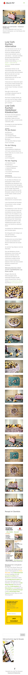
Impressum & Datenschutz (14, 673)
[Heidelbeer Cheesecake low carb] (14, 387)
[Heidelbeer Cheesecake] (14, 343)
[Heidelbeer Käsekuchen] (14, 447)
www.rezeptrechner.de (16, 282)
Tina (6, 29)
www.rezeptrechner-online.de (16, 281)
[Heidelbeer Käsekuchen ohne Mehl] (14, 372)
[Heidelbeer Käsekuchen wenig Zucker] (14, 328)
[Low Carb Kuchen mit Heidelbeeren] (14, 298)
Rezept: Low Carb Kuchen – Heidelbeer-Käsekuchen (13, 27)
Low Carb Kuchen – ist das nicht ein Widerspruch (13, 62)
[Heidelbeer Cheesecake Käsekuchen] (14, 491)
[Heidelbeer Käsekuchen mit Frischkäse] (14, 313)
